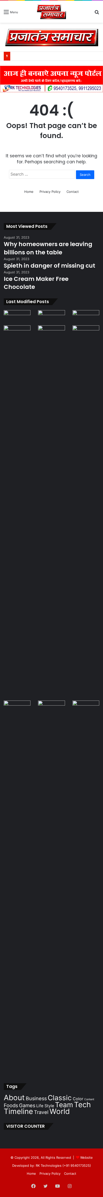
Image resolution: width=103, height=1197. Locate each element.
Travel (41, 1112)
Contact (72, 192)
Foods (11, 1105)
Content (89, 1099)
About (14, 1097)
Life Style (45, 1105)
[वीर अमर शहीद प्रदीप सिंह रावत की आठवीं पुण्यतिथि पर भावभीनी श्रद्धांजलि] (17, 317)
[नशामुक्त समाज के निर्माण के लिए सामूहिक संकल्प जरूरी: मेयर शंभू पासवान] (51, 317)
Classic (60, 1097)
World (60, 1111)
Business (36, 1098)
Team (64, 1104)
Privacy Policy (50, 192)
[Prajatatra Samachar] (51, 11)
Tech (82, 1104)
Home (29, 192)
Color (78, 1098)
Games (27, 1105)
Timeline (18, 1111)
